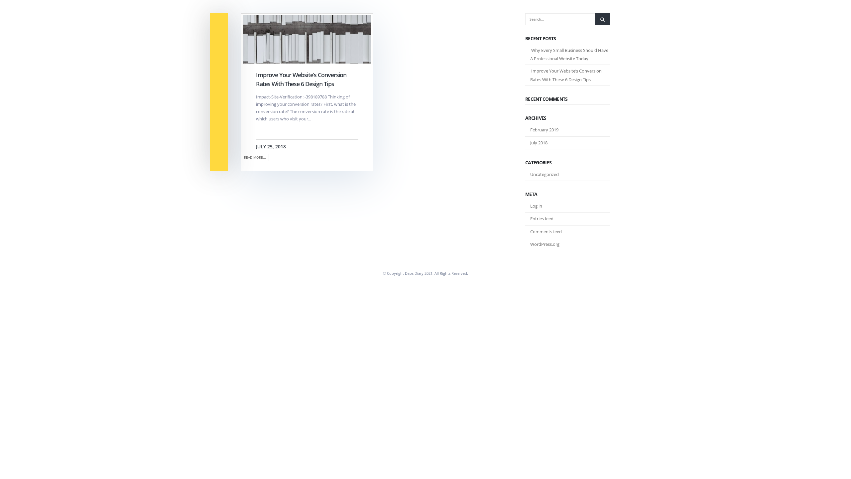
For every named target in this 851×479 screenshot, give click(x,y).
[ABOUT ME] (219, 23)
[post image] (307, 39)
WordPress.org (544, 244)
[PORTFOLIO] (219, 102)
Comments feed (546, 232)
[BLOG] (219, 141)
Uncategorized (544, 174)
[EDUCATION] (219, 63)
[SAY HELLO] (219, 161)
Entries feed (541, 219)
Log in (536, 206)
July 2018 (538, 143)
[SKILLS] (219, 82)
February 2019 (544, 130)
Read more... (255, 157)
